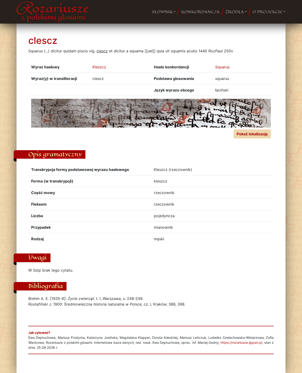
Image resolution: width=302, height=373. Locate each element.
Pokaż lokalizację (252, 134)
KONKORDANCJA (200, 12)
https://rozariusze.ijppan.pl (241, 342)
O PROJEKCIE (267, 12)
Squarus (222, 67)
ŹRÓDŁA (234, 12)
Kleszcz (99, 67)
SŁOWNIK (162, 12)
